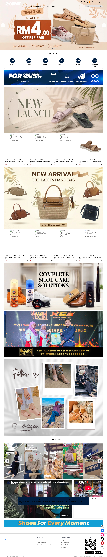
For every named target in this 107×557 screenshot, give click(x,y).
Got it (82, 501)
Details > (21, 502)
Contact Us (63, 547)
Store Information (41, 542)
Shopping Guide (65, 540)
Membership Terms (65, 544)
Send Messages (65, 542)
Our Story (39, 540)
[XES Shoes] (13, 4)
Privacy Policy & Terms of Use (44, 544)
